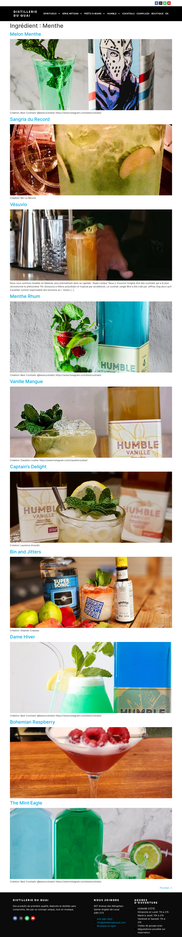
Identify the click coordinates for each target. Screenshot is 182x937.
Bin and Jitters (25, 552)
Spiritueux (50, 13)
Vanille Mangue (26, 381)
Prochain (166, 887)
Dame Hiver (22, 637)
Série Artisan (70, 13)
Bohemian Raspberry (32, 722)
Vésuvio (18, 204)
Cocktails (128, 13)
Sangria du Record (30, 119)
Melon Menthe (25, 34)
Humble (111, 13)
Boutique (157, 13)
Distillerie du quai (31, 900)
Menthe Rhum (25, 296)
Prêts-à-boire (92, 13)
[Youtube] (169, 3)
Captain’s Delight (28, 466)
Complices (142, 13)
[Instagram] (160, 3)
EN (166, 13)
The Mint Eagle (26, 803)
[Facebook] (156, 3)
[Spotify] (165, 3)
